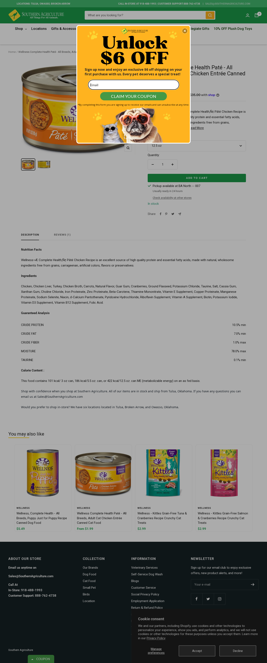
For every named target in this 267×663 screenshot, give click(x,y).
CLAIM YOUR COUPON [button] (133, 96)
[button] (184, 30)
